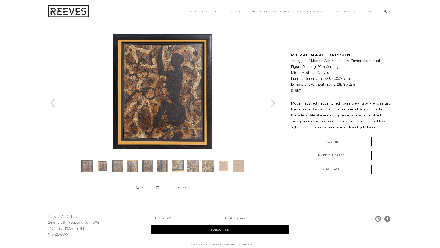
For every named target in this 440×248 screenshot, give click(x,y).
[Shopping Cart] (390, 11)
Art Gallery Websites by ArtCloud (232, 244)
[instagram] (378, 219)
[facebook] (387, 219)
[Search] (385, 11)
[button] (232, 11)
